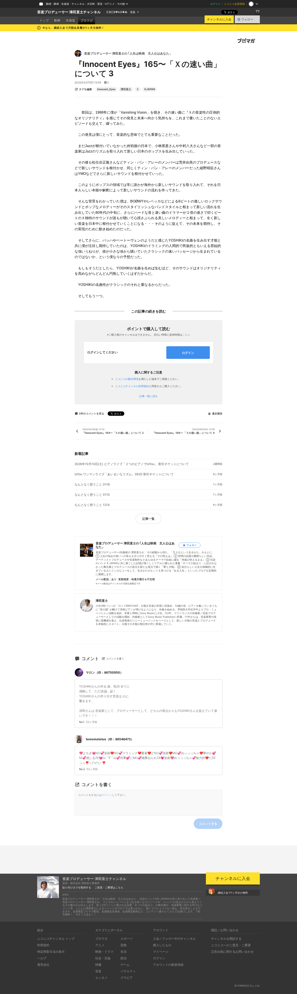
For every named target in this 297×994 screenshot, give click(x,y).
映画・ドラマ (104, 951)
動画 (48, 3)
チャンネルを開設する (226, 938)
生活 (123, 951)
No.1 (81, 722)
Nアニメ (110, 3)
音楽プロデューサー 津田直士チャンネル (69, 12)
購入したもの (162, 945)
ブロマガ (86, 20)
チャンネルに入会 (219, 19)
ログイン (215, 3)
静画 (56, 3)
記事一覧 (148, 518)
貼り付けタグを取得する (76, 887)
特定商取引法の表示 (51, 951)
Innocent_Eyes (106, 89)
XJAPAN (149, 89)
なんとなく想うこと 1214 (92, 504)
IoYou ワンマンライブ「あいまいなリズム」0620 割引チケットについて (124, 474)
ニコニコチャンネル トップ (56, 938)
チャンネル (78, 3)
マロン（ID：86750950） (104, 672)
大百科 (91, 3)
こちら (186, 334)
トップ (44, 20)
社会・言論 (102, 958)
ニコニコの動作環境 (126, 379)
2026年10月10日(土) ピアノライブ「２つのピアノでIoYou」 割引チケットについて (132, 464)
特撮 (98, 964)
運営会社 (43, 964)
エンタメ (101, 977)
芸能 (123, 945)
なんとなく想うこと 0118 (92, 484)
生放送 (65, 3)
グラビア (126, 977)
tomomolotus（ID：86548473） (110, 739)
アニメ (99, 945)
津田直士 (126, 89)
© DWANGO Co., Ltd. (247, 985)
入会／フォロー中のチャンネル (174, 938)
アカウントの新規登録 (168, 964)
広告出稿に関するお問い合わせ (232, 951)
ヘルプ (41, 958)
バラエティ (128, 971)
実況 (99, 3)
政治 (123, 958)
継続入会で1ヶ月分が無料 (233, 892)
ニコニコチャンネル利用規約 (132, 386)
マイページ (160, 951)
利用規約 (43, 945)
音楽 (132, 12)
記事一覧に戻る (148, 396)
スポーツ (126, 938)
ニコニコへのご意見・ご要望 (231, 945)
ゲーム (125, 964)
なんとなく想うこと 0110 (92, 494)
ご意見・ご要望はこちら (109, 887)
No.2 (82, 769)
